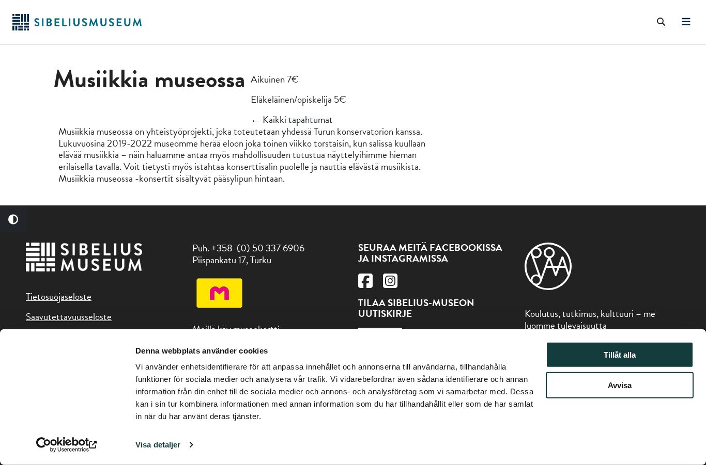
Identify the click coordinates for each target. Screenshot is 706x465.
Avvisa (620, 385)
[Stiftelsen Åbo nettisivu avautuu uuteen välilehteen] (548, 286)
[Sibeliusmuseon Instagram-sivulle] (390, 283)
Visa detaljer (157, 444)
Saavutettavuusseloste (69, 316)
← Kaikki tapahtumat (292, 119)
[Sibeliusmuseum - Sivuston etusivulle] (77, 27)
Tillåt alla (620, 354)
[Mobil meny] (686, 22)
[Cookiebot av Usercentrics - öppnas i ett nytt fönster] (67, 445)
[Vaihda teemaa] (13, 219)
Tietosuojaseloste (58, 296)
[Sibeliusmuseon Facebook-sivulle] (365, 283)
